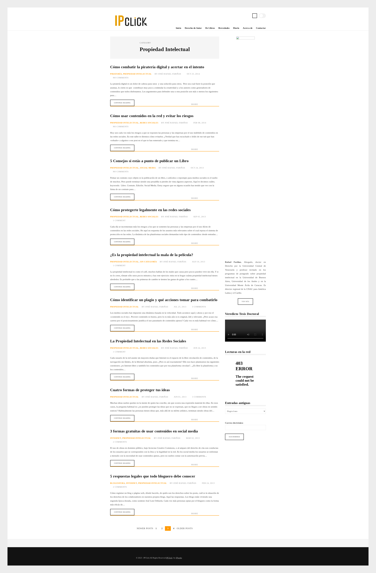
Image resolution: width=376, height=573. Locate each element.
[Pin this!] (216, 104)
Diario (236, 28)
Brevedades (224, 28)
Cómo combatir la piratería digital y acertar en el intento (157, 67)
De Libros (210, 28)
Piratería (116, 74)
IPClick (169, 558)
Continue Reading (122, 103)
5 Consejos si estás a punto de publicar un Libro (149, 161)
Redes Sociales (149, 123)
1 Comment (119, 221)
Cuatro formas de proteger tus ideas (140, 390)
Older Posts (185, 528)
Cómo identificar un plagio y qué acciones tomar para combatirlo (163, 300)
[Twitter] (238, 16)
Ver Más (245, 301)
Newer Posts (145, 528)
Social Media (148, 168)
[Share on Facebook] (206, 104)
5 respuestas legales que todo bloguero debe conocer (152, 476)
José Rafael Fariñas (169, 74)
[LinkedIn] (248, 16)
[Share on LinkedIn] (211, 104)
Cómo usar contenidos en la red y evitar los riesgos (151, 116)
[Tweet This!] (201, 104)
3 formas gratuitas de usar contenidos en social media (154, 431)
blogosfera (117, 483)
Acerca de (247, 28)
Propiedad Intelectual (137, 74)
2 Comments (120, 442)
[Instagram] (243, 16)
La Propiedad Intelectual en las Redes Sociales (148, 341)
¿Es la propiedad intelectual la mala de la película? (151, 255)
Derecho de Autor (193, 28)
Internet (115, 438)
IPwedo (179, 558)
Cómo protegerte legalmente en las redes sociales (150, 210)
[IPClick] (130, 28)
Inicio (178, 28)
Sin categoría (148, 262)
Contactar (261, 28)
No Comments (121, 78)
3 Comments (199, 307)
